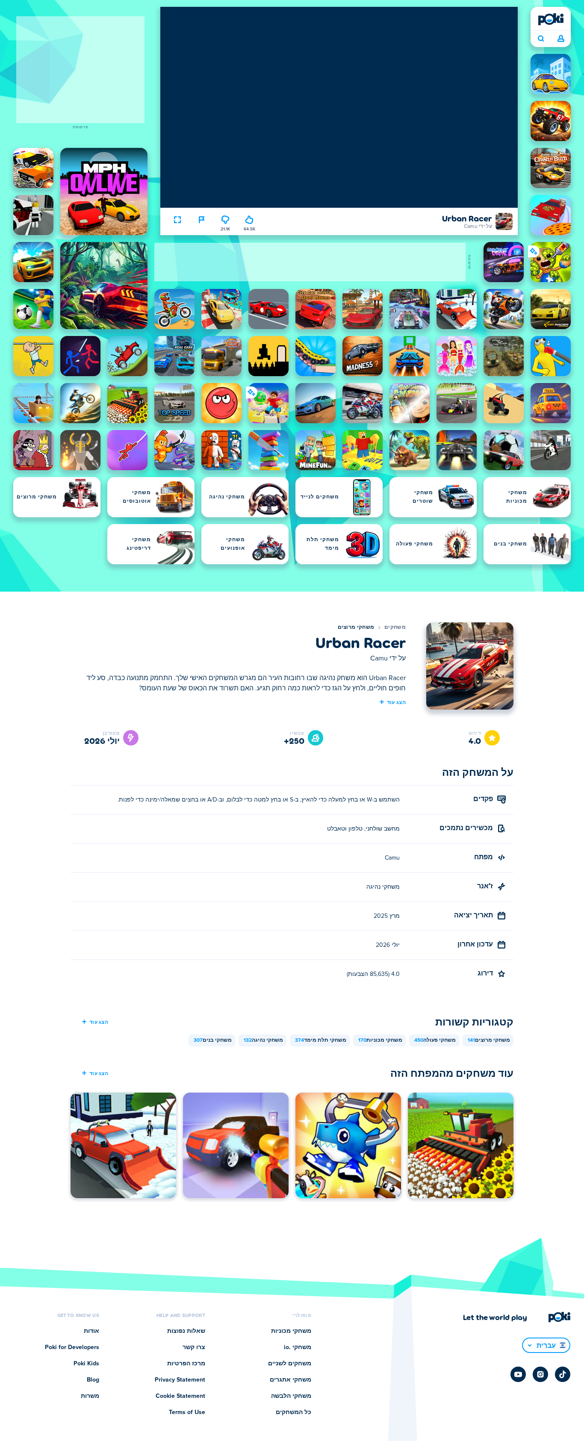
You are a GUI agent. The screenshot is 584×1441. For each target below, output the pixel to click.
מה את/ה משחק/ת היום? (541, 39)
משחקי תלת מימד (320, 1040)
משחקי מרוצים (356, 627)
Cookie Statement (180, 1396)
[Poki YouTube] (518, 1374)
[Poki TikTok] (562, 1374)
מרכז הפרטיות (186, 1364)
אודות (91, 1331)
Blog (93, 1380)
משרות (90, 1396)
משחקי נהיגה (263, 1040)
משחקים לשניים (289, 1364)
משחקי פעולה (435, 1040)
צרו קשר (194, 1347)
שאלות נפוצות (186, 1331)
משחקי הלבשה (291, 1396)
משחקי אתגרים (290, 1380)
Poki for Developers (72, 1347)
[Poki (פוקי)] (550, 19)
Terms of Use (187, 1412)
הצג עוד (396, 702)
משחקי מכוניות (380, 1040)
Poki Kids (86, 1364)
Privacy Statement (180, 1380)
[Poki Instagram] (540, 1374)
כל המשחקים (293, 1412)
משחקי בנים (213, 1040)
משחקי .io (297, 1347)
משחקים (395, 627)
